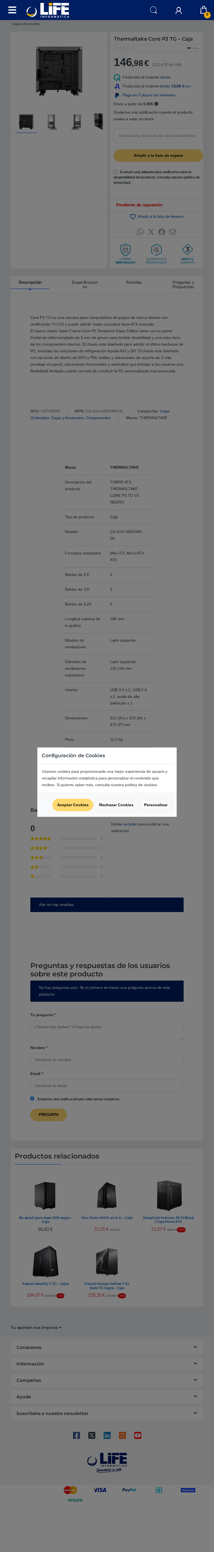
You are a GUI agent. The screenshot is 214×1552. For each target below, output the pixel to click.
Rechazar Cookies (116, 805)
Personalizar (155, 805)
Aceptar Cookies (73, 805)
